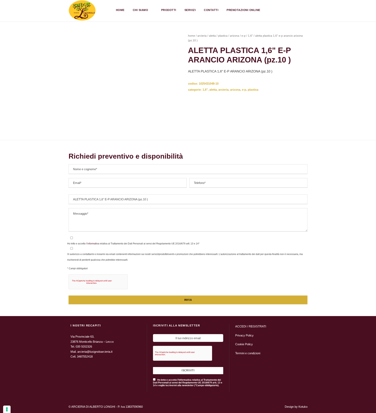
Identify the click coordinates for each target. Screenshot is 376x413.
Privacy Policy (244, 335)
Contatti (211, 10)
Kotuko (302, 406)
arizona (234, 35)
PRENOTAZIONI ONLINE (243, 10)
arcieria (202, 35)
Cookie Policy (244, 344)
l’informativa (92, 243)
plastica (223, 35)
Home (120, 10)
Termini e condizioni (247, 353)
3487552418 (85, 356)
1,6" (250, 35)
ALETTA (212, 35)
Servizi (190, 10)
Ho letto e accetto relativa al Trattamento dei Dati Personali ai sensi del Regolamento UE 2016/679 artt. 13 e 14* (133, 243)
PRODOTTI (168, 10)
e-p (243, 35)
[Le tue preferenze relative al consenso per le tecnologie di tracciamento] (7, 409)
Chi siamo (140, 10)
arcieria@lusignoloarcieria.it (94, 351)
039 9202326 (84, 346)
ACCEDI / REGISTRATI (250, 326)
